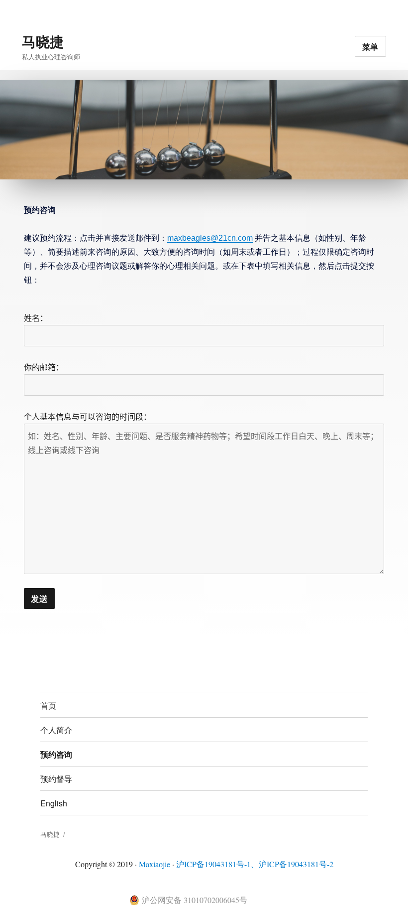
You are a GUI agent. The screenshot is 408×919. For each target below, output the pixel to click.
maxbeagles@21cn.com (210, 238)
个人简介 (56, 730)
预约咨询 (56, 754)
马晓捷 (43, 41)
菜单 (370, 46)
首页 (48, 705)
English (53, 803)
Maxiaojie (154, 864)
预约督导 (56, 778)
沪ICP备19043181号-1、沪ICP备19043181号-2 (254, 864)
